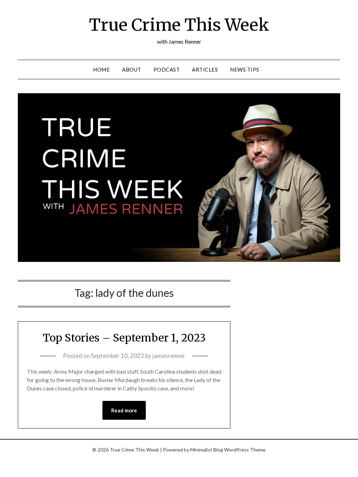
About (131, 69)
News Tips (244, 69)
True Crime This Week (179, 24)
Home (101, 69)
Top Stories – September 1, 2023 (124, 337)
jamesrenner (168, 355)
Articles (205, 69)
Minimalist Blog (206, 450)
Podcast (166, 69)
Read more (124, 410)
